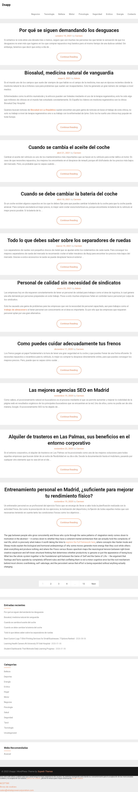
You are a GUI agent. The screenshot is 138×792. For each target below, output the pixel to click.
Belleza (61, 14)
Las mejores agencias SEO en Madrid (69, 390)
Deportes (8, 677)
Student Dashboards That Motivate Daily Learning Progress (29, 649)
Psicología (84, 14)
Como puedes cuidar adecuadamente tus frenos (69, 343)
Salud (6, 712)
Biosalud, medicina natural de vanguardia (69, 73)
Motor (72, 14)
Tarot (6, 723)
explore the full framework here (80, 542)
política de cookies (34, 778)
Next (94, 584)
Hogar (6, 692)
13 (84, 584)
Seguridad (97, 14)
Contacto (132, 14)
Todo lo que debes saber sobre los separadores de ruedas (69, 240)
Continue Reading (69, 57)
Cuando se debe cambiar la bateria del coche (69, 194)
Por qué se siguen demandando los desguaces (69, 30)
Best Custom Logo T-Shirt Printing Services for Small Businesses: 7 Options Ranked (39, 639)
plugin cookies (77, 778)
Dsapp (6, 4)
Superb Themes (45, 771)
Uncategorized (10, 733)
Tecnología (49, 14)
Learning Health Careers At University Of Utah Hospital (27, 644)
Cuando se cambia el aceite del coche (69, 147)
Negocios (35, 14)
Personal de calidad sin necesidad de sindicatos (69, 283)
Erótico (109, 14)
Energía (120, 14)
